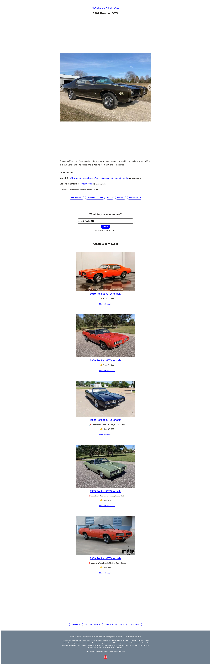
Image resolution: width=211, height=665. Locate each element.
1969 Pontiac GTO (94, 198)
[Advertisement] (105, 34)
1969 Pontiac (75, 198)
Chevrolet (74, 624)
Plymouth (118, 624)
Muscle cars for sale (105, 8)
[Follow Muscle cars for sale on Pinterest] (105, 658)
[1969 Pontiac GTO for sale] (105, 290)
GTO (109, 198)
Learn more (118, 647)
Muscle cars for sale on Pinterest (114, 651)
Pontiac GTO (134, 198)
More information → (107, 304)
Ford (85, 624)
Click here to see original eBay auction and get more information (99, 178)
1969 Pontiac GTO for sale (105, 293)
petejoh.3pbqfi (86, 184)
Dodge (95, 624)
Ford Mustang (133, 624)
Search (105, 227)
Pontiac (120, 198)
